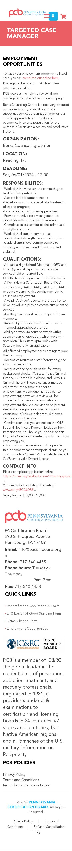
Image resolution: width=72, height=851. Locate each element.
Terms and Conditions (21, 780)
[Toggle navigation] (47, 15)
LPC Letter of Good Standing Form (34, 613)
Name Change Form (22, 621)
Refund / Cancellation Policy (26, 785)
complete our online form (40, 78)
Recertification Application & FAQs (33, 606)
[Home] (26, 12)
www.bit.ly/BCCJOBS (18, 490)
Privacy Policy (14, 774)
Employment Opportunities (27, 628)
